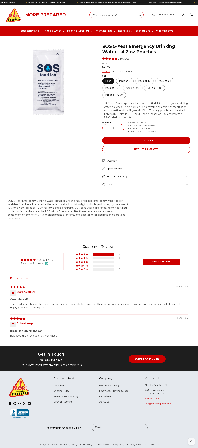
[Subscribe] (144, 427)
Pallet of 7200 (114, 95)
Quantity (107, 122)
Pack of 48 (111, 88)
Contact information (152, 445)
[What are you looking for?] (140, 15)
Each (108, 81)
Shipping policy (134, 445)
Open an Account (63, 402)
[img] (17, 287)
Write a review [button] (161, 261)
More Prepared (51, 445)
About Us (104, 402)
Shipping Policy (61, 391)
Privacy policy (118, 445)
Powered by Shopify (68, 445)
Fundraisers (105, 396)
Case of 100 (154, 88)
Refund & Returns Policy (66, 396)
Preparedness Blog (109, 386)
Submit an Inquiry (147, 359)
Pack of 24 (165, 81)
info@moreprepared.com (158, 404)
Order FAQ (59, 386)
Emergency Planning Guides (113, 391)
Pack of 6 (124, 81)
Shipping (106, 71)
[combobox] (116, 15)
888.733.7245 (53, 360)
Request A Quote (146, 149)
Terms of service (102, 445)
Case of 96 (134, 89)
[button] (31, 31)
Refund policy (86, 445)
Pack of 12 (144, 81)
